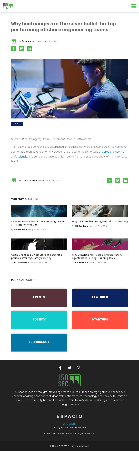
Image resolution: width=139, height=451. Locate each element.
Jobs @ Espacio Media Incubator (69, 427)
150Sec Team (20, 229)
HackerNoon (81, 262)
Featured (17, 124)
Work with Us (69, 424)
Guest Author (28, 41)
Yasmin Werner (21, 262)
